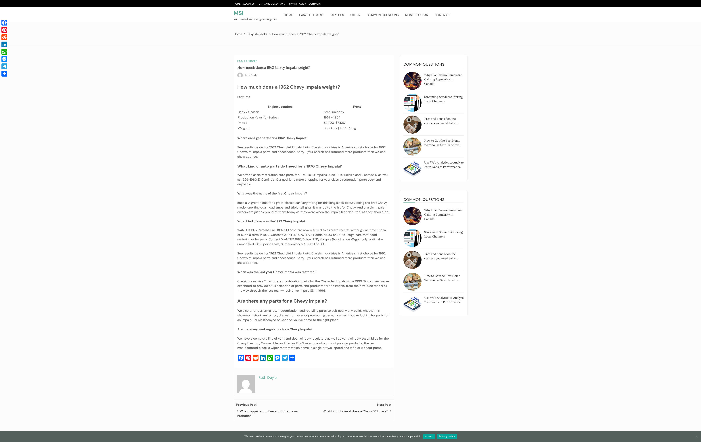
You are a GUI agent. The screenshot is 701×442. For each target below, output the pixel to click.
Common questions (383, 15)
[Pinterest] (4, 30)
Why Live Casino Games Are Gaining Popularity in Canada (443, 79)
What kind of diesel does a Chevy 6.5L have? (355, 411)
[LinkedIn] (4, 44)
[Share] (4, 73)
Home (237, 3)
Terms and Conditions (271, 3)
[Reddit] (4, 37)
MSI (238, 13)
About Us (249, 3)
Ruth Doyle (251, 75)
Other (355, 15)
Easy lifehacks (311, 15)
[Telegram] (4, 66)
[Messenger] (4, 59)
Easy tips (337, 15)
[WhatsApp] (4, 51)
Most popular (416, 15)
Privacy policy (447, 436)
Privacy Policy (297, 3)
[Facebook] (4, 22)
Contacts (315, 3)
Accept (429, 436)
